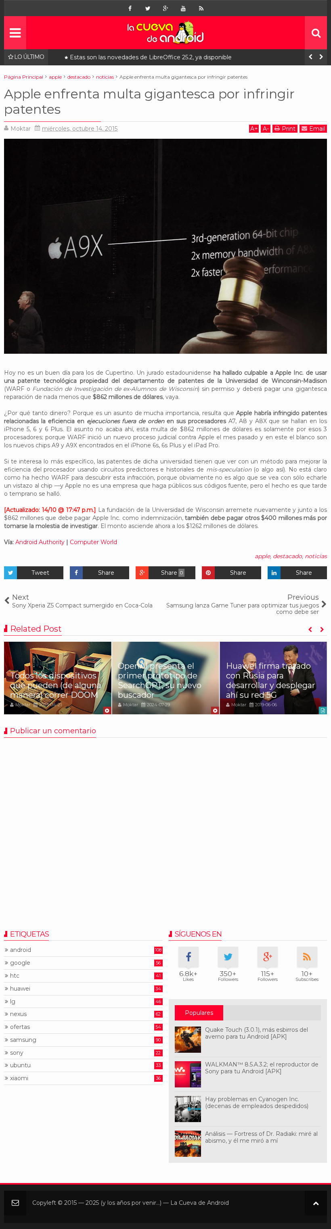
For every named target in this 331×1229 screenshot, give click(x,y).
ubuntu (20, 1065)
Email (317, 128)
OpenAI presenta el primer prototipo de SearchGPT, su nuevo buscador (159, 680)
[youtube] (183, 8)
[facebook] (130, 8)
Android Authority (40, 542)
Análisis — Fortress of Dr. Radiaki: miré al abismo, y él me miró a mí (261, 1137)
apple (262, 556)
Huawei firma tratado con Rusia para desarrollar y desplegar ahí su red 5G (270, 680)
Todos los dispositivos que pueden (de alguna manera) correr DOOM (166, 57)
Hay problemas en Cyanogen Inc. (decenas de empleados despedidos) (256, 1102)
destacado (287, 556)
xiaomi (19, 1078)
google (20, 963)
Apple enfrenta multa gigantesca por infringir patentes (149, 101)
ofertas (20, 1027)
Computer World (93, 542)
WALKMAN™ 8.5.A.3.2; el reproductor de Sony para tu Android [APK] (261, 1068)
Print (288, 128)
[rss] (201, 8)
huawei (20, 988)
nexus (18, 1014)
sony (16, 1053)
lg (12, 1001)
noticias (316, 556)
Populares (199, 1012)
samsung (23, 1040)
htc (14, 975)
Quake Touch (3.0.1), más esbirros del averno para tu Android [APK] (256, 1033)
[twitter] (148, 8)
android (20, 950)
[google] (165, 8)
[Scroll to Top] (316, 1203)
